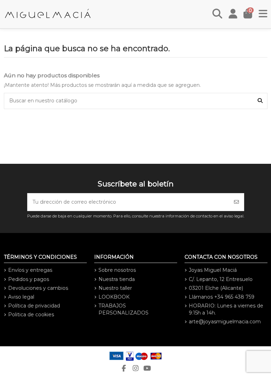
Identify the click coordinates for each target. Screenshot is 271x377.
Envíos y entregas (30, 270)
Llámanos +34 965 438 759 (221, 297)
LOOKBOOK (114, 297)
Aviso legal (21, 297)
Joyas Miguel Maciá (213, 270)
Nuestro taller (115, 288)
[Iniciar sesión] (233, 14)
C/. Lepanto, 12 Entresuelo (221, 279)
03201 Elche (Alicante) (216, 288)
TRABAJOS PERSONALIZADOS (123, 309)
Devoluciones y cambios (38, 288)
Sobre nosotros (117, 270)
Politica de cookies (31, 314)
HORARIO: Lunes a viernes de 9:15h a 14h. (226, 309)
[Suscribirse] (236, 202)
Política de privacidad (34, 306)
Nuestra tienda (116, 279)
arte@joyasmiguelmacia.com (225, 321)
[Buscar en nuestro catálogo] (260, 101)
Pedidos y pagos (28, 279)
